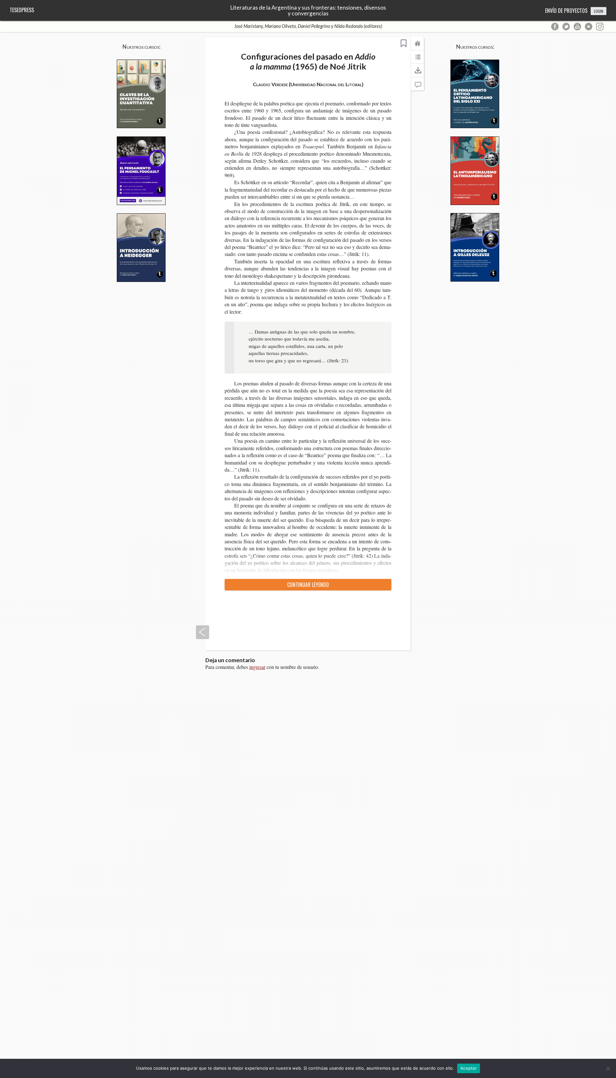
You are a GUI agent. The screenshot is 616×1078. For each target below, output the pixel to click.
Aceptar (468, 1068)
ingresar (257, 666)
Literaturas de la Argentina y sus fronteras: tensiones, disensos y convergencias (308, 10)
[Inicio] (417, 46)
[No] (608, 1068)
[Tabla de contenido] (417, 60)
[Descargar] (417, 73)
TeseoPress (22, 10)
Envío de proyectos (566, 10)
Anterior (202, 632)
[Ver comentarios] (417, 86)
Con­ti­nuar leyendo (308, 584)
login (598, 11)
